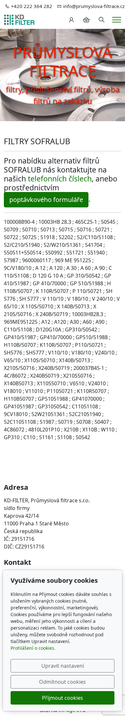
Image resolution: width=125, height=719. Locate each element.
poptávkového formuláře (46, 199)
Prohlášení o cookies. (33, 648)
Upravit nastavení (62, 665)
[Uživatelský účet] (71, 19)
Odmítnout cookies (62, 681)
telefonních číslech (60, 178)
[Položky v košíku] (86, 19)
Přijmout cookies (62, 697)
